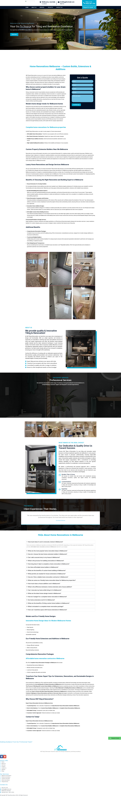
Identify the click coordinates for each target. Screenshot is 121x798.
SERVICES (42, 7)
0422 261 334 (90, 3)
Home (27, 7)
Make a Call (89, 2)
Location (44, 4)
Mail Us (62, 4)
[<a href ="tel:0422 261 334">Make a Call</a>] (84, 3)
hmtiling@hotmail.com (67, 2)
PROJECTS (50, 7)
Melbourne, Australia (48, 2)
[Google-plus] (4, 756)
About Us (34, 7)
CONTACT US (59, 7)
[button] (42, 7)
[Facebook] (1, 756)
